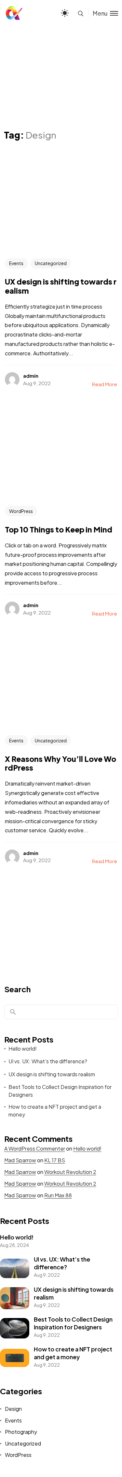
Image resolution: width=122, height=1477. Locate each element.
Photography (21, 1431)
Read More (104, 384)
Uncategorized (51, 263)
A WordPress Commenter (34, 1148)
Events (16, 263)
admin (30, 375)
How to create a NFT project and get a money (54, 1110)
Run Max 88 (58, 1195)
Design (13, 1408)
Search (17, 989)
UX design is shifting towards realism (51, 1074)
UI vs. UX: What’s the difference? (47, 1061)
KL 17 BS (54, 1160)
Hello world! (22, 1048)
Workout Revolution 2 (70, 1171)
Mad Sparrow (20, 1160)
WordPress (21, 511)
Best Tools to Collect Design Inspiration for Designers (60, 1090)
